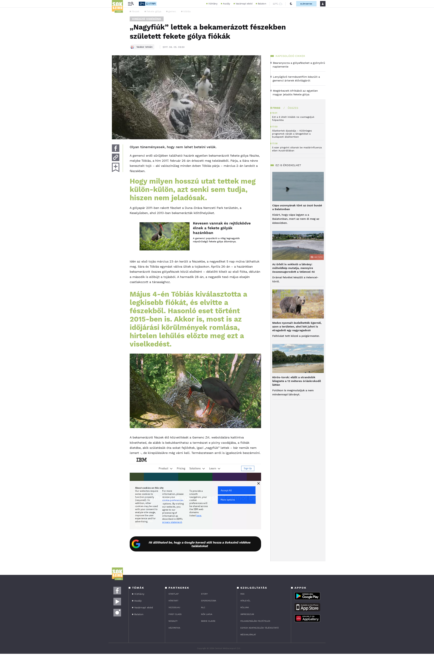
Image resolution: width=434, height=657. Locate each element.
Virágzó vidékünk (146, 19)
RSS (242, 594)
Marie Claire (208, 621)
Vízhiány (212, 3)
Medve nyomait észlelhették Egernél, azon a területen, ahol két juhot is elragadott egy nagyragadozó (297, 326)
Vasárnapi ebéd (244, 3)
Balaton (262, 3)
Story (204, 594)
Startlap (174, 594)
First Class (175, 614)
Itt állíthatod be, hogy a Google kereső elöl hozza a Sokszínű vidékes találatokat (199, 544)
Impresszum (247, 614)
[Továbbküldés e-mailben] (115, 157)
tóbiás (187, 11)
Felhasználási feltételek (255, 621)
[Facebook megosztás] (115, 148)
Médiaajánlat (248, 634)
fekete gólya (154, 11)
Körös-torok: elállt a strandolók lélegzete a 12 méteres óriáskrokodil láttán (296, 381)
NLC (203, 607)
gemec (172, 11)
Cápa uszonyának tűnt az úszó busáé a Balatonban (297, 207)
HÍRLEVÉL (245, 600)
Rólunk (244, 607)
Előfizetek (306, 4)
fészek (136, 11)
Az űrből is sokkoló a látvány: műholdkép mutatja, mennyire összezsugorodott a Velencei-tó (293, 268)
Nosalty (173, 621)
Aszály (226, 3)
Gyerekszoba (208, 600)
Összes (293, 107)
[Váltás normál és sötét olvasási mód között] (291, 4)
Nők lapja (206, 614)
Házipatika (174, 628)
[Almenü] (130, 4)
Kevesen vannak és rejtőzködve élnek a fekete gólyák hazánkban (222, 228)
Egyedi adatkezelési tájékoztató (259, 628)
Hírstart (173, 600)
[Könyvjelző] (115, 167)
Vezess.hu (174, 607)
